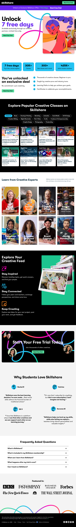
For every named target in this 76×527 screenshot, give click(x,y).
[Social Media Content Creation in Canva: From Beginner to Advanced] (28, 136)
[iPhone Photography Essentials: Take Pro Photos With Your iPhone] (65, 156)
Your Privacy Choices (31, 522)
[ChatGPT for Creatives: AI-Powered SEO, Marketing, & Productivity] (10, 156)
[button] (68, 2)
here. (48, 518)
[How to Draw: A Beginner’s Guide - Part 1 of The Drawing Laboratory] (28, 156)
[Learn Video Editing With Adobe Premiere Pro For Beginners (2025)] (47, 156)
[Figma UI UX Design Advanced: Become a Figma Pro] (65, 136)
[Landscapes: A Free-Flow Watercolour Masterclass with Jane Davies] (47, 136)
